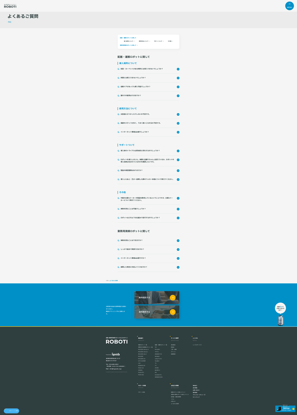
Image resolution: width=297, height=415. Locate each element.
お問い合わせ (196, 390)
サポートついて (158, 41)
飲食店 (172, 347)
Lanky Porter (158, 359)
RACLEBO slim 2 (142, 354)
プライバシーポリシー (198, 395)
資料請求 (195, 392)
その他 (169, 41)
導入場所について (128, 41)
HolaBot (157, 361)
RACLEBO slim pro (143, 352)
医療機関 (173, 354)
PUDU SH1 (141, 375)
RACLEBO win (141, 359)
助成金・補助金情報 (176, 397)
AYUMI (157, 368)
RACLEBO (140, 356)
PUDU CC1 (141, 368)
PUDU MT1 (141, 372)
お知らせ (173, 401)
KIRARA (140, 370)
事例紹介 (195, 385)
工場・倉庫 (174, 349)
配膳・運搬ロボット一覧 (161, 345)
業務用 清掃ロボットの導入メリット (180, 394)
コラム (172, 399)
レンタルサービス (197, 345)
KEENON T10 (158, 354)
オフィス (173, 352)
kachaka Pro (158, 375)
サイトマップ (196, 397)
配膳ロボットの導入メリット (178, 392)
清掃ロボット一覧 (142, 345)
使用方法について (143, 41)
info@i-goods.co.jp (116, 369)
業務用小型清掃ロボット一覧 (145, 347)
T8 (155, 347)
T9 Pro (157, 352)
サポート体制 (141, 392)
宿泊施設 (173, 345)
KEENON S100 (158, 377)
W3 (156, 372)
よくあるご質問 (175, 404)
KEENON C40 (141, 365)
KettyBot (157, 349)
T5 (155, 363)
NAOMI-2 (157, 370)
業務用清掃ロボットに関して (128, 45)
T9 (155, 365)
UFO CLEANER (142, 361)
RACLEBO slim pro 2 (143, 349)
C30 (139, 363)
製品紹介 (140, 338)
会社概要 (195, 388)
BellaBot (157, 356)
